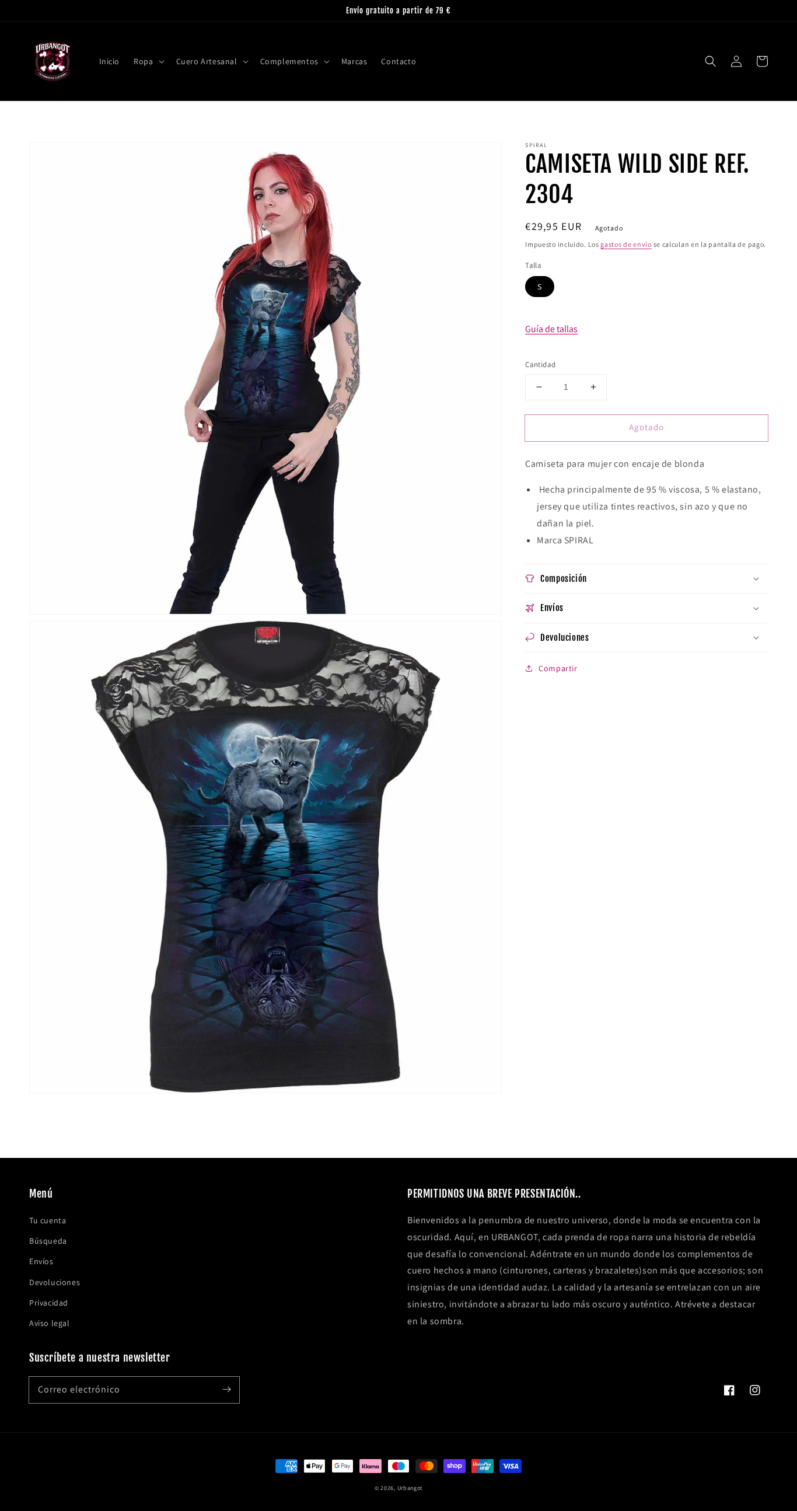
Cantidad (540, 364)
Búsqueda (48, 1241)
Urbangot (410, 1488)
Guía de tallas (551, 328)
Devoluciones (54, 1282)
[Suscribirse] (226, 1389)
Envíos (41, 1261)
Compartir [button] (558, 668)
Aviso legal (49, 1323)
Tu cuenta (47, 1220)
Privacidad (48, 1302)
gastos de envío (626, 244)
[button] (148, 61)
